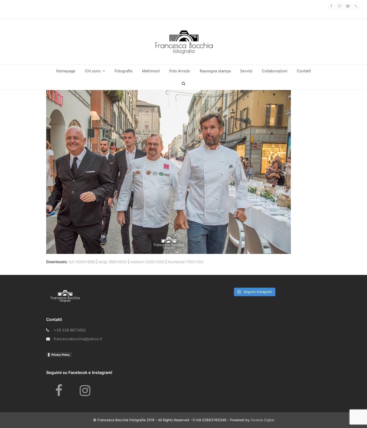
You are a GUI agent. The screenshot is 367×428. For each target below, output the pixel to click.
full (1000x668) (82, 261)
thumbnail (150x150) (185, 261)
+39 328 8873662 (70, 330)
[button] (183, 83)
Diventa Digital (262, 420)
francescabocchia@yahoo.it (78, 338)
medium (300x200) (147, 261)
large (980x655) (113, 261)
